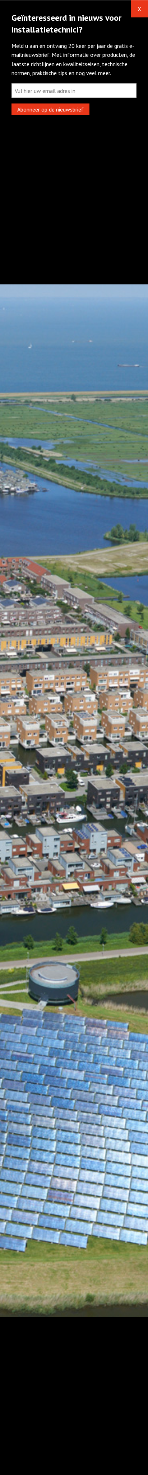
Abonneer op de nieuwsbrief (50, 109)
